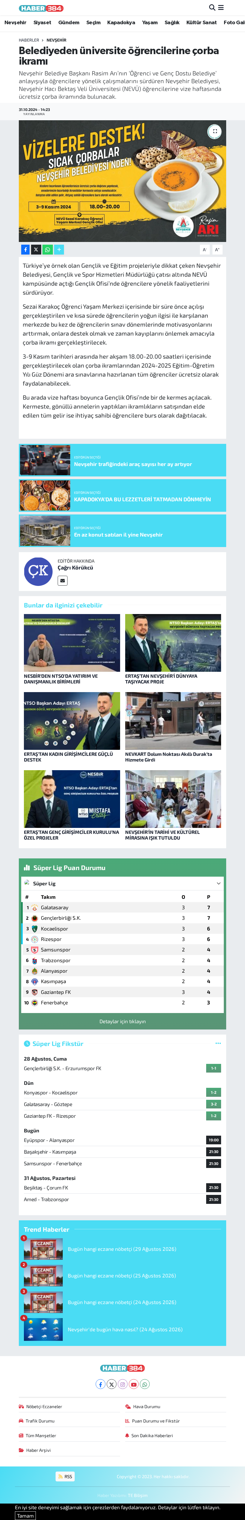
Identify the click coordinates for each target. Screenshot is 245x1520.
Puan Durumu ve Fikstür (156, 1420)
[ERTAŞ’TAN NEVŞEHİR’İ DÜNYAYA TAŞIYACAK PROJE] (173, 642)
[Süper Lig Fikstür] (218, 1043)
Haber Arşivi (38, 1450)
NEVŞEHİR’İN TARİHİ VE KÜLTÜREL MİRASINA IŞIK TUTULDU (162, 834)
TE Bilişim (138, 1495)
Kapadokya (121, 22)
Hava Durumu (146, 1406)
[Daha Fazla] (59, 250)
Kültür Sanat (201, 22)
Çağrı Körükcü (75, 567)
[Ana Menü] (221, 7)
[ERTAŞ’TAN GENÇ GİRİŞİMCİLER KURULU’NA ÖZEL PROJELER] (72, 798)
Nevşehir (15, 22)
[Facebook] (100, 1384)
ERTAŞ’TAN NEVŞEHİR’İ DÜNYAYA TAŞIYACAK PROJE (161, 678)
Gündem (68, 22)
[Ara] (212, 7)
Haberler (29, 39)
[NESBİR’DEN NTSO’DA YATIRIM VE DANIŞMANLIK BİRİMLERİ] (72, 642)
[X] (112, 1384)
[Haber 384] (41, 7)
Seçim (93, 22)
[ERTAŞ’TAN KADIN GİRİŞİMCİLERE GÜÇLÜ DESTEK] (72, 720)
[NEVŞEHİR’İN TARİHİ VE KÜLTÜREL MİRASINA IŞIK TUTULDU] (173, 798)
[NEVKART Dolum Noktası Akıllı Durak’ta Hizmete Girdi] (173, 720)
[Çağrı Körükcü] (38, 571)
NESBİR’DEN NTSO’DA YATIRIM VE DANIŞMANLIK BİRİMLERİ (61, 678)
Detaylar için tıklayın (122, 1021)
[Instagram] (123, 1384)
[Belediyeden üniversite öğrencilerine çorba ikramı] (122, 181)
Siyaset (42, 22)
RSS (68, 1476)
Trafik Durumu (40, 1420)
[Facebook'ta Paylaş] (25, 250)
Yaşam (150, 22)
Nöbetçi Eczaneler (44, 1406)
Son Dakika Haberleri (152, 1435)
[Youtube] (134, 1384)
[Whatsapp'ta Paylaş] (47, 250)
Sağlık (172, 22)
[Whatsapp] (145, 1384)
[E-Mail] (63, 581)
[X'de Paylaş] (36, 250)
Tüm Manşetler (41, 1435)
